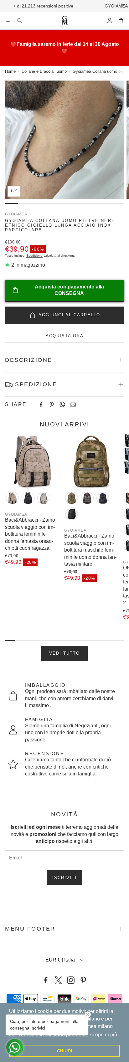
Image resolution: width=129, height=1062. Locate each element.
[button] (8, 20)
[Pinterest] (51, 404)
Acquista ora (65, 335)
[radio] (12, 498)
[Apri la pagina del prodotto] (32, 461)
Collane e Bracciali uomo (44, 71)
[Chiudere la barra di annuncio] (122, 4)
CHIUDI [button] (64, 1050)
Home (10, 71)
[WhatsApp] (62, 404)
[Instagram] (71, 980)
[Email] (73, 404)
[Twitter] (58, 980)
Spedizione (34, 255)
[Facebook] (41, 404)
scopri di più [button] (103, 1034)
